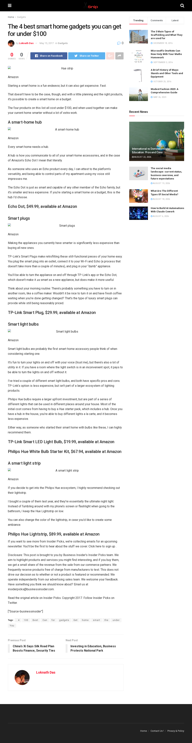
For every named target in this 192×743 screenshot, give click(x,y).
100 (26, 620)
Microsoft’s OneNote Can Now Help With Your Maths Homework (166, 54)
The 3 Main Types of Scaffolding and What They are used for (166, 35)
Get (76, 620)
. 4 (18, 620)
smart (96, 620)
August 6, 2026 (160, 216)
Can (45, 620)
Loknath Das (26, 43)
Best (35, 620)
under (116, 620)
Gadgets (21, 17)
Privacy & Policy (175, 730)
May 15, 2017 (47, 43)
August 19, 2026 (161, 183)
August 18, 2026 (161, 199)
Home (11, 17)
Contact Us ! (157, 730)
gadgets (64, 620)
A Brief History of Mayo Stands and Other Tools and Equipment (167, 73)
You (12, 625)
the (106, 620)
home (85, 620)
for (53, 620)
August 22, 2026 (142, 157)
